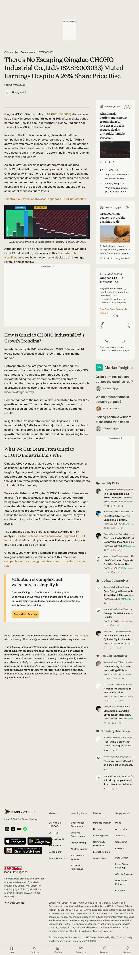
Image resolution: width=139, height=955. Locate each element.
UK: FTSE (53, 832)
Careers (119, 848)
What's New (99, 858)
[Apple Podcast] (31, 829)
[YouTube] (19, 829)
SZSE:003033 (61, 114)
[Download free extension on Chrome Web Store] (23, 850)
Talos (106, 534)
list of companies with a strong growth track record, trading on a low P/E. (44, 561)
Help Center (121, 857)
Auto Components (25, 52)
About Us (120, 835)
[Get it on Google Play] (40, 841)
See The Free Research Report (113, 311)
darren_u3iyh (109, 587)
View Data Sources (14, 902)
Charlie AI (120, 890)
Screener (98, 829)
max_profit (108, 609)
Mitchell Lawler (111, 408)
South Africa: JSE (58, 858)
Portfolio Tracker (102, 822)
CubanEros (108, 684)
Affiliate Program (124, 874)
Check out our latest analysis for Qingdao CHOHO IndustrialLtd (45, 199)
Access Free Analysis (25, 614)
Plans (118, 822)
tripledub (108, 512)
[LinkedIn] (7, 829)
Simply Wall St (20, 92)
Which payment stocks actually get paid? (112, 399)
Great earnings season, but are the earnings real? (114, 379)
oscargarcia (109, 662)
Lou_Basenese (110, 489)
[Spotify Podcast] (25, 829)
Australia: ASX (56, 839)
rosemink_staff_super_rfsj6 (116, 757)
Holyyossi (108, 737)
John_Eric (108, 631)
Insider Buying (78, 842)
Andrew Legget (111, 388)
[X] (13, 829)
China (7, 52)
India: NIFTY (55, 845)
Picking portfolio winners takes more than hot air (113, 419)
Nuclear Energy (79, 849)
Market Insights (101, 851)
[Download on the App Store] (15, 841)
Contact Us (121, 842)
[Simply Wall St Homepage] (19, 812)
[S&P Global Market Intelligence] (15, 869)
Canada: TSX (55, 851)
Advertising (121, 829)
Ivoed (106, 556)
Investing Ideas (101, 835)
